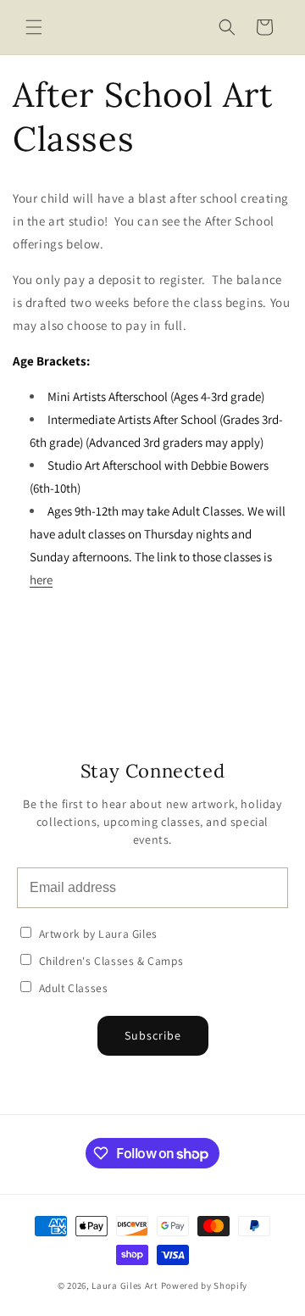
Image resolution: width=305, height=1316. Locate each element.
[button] (34, 27)
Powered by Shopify (204, 1285)
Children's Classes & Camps (109, 960)
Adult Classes (72, 987)
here (41, 580)
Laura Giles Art (125, 1285)
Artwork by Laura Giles (97, 933)
